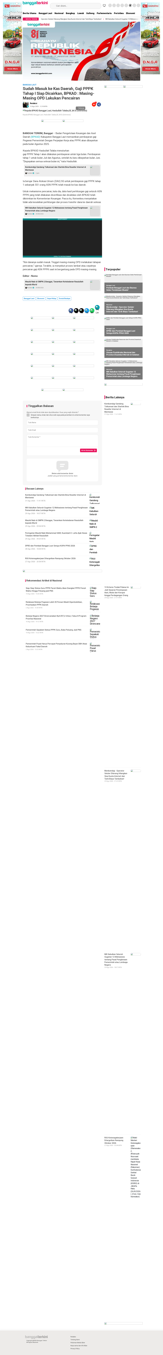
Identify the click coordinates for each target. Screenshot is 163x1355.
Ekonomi (130, 13)
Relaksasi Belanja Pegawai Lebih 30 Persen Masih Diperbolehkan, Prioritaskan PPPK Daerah (54, 603)
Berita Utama (29, 13)
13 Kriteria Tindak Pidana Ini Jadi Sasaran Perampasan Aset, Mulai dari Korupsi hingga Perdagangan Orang (116, 591)
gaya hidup (51, 298)
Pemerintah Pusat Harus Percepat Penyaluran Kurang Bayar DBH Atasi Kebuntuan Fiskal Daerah (56, 645)
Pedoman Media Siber (78, 1343)
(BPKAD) (35, 137)
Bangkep (70, 13)
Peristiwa (119, 13)
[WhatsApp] (134, 5)
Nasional (59, 13)
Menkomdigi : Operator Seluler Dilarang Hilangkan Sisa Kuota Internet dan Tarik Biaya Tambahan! (122, 309)
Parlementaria (104, 13)
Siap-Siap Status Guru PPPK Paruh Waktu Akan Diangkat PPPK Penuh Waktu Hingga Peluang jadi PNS (56, 589)
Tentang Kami (75, 1340)
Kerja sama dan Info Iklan (79, 1346)
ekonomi (40, 298)
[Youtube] (122, 5)
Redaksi (33, 103)
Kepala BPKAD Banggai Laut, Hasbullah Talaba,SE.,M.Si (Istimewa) (47, 114)
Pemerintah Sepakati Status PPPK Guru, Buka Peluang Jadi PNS (53, 629)
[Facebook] (110, 5)
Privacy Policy (75, 1349)
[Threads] (130, 5)
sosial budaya (64, 298)
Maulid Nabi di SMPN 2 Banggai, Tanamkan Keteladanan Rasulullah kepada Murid (54, 283)
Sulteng (90, 13)
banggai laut (29, 298)
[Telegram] (138, 5)
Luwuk (80, 13)
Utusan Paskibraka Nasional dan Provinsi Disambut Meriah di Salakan (122, 353)
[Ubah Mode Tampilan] (104, 5)
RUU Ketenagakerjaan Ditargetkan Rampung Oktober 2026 (113, 1140)
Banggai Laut (45, 13)
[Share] (99, 104)
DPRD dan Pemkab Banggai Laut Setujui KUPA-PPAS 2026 (120, 332)
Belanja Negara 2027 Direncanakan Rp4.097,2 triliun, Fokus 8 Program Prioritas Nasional (56, 617)
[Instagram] (118, 5)
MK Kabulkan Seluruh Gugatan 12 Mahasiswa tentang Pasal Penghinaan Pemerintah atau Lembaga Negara (101, 19)
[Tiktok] (126, 5)
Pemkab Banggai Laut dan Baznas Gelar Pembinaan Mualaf (121, 289)
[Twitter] (114, 5)
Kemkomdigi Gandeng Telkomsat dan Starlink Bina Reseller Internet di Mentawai (55, 168)
